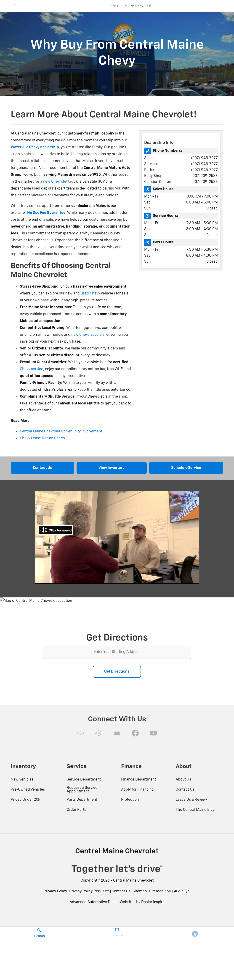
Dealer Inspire (153, 902)
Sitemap (140, 891)
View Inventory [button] (111, 468)
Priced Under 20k (25, 800)
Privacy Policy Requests (89, 891)
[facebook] (135, 733)
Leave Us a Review (191, 800)
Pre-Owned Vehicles (28, 790)
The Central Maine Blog (195, 810)
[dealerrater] (99, 733)
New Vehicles (22, 779)
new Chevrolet (55, 182)
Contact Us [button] (42, 468)
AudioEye (181, 891)
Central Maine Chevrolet (133, 880)
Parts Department (82, 800)
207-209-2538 (205, 176)
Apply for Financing (137, 790)
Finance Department (138, 779)
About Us (183, 779)
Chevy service (31, 369)
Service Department (84, 779)
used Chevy (90, 293)
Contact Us (185, 790)
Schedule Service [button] (186, 468)
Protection (130, 800)
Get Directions (117, 671)
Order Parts (76, 810)
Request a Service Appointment (82, 789)
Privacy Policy (55, 891)
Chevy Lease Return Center (42, 438)
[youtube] (154, 733)
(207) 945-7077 (204, 158)
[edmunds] (117, 733)
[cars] (80, 733)
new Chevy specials (87, 335)
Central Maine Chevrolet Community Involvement (61, 431)
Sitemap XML (160, 891)
